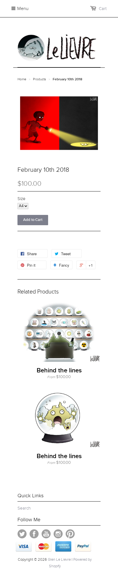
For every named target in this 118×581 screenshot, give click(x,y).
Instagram (58, 533)
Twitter (22, 533)
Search (24, 508)
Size (21, 198)
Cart (103, 8)
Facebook (34, 533)
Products (39, 79)
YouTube (46, 533)
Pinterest (70, 533)
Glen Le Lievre (59, 559)
